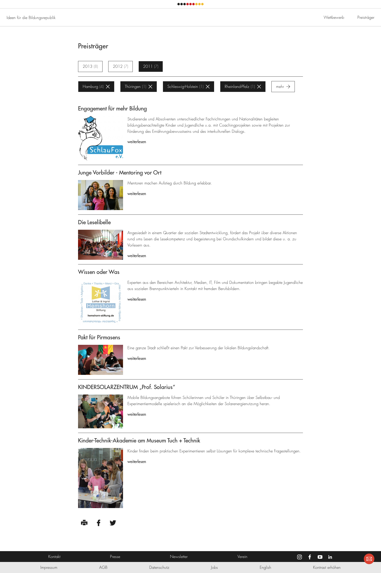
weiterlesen (136, 141)
